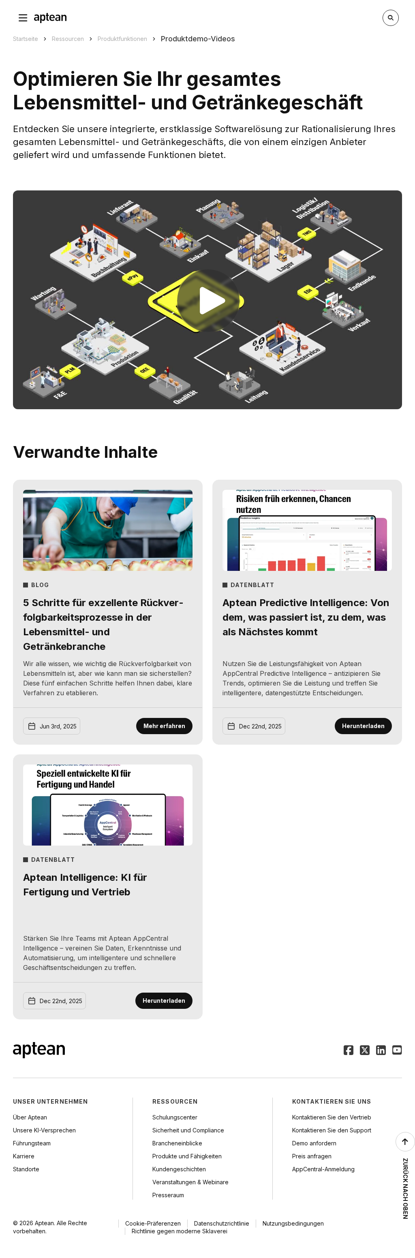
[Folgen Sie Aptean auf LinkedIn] (381, 1051)
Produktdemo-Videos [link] (198, 38)
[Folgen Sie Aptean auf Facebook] (348, 1051)
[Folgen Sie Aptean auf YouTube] (397, 1051)
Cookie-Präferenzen (153, 1223)
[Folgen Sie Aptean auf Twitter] (365, 1051)
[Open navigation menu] (23, 18)
